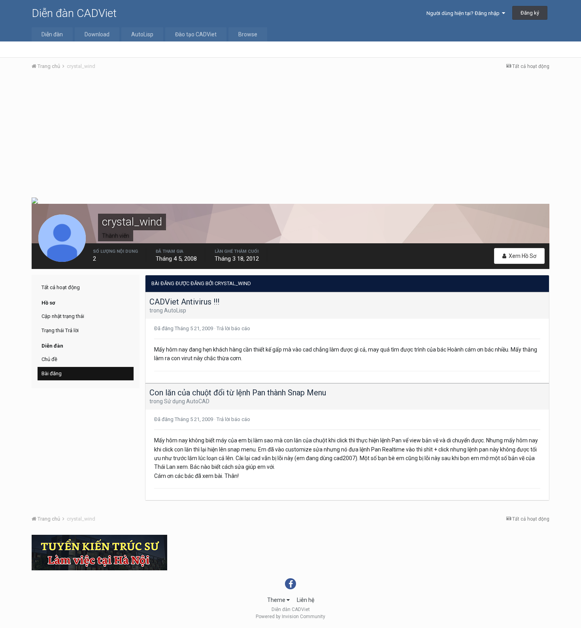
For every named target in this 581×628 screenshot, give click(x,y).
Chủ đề (49, 359)
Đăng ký (530, 13)
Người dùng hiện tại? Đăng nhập (464, 13)
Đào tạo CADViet (196, 34)
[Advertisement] (290, 135)
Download (97, 34)
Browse (247, 34)
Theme (277, 600)
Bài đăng (52, 373)
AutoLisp (142, 34)
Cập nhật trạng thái (63, 316)
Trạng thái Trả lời (60, 330)
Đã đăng (184, 328)
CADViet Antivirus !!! (184, 301)
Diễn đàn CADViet (74, 13)
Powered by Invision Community (290, 616)
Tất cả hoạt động (61, 287)
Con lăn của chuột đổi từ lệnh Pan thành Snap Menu (237, 392)
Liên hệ (305, 600)
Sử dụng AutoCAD (186, 401)
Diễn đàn (52, 34)
